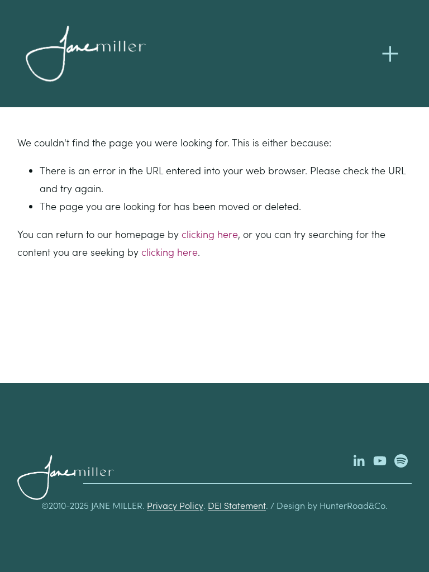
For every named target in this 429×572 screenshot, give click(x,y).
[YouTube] (380, 461)
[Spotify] (401, 461)
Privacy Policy (175, 505)
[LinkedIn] (358, 461)
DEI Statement (237, 505)
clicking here (210, 234)
